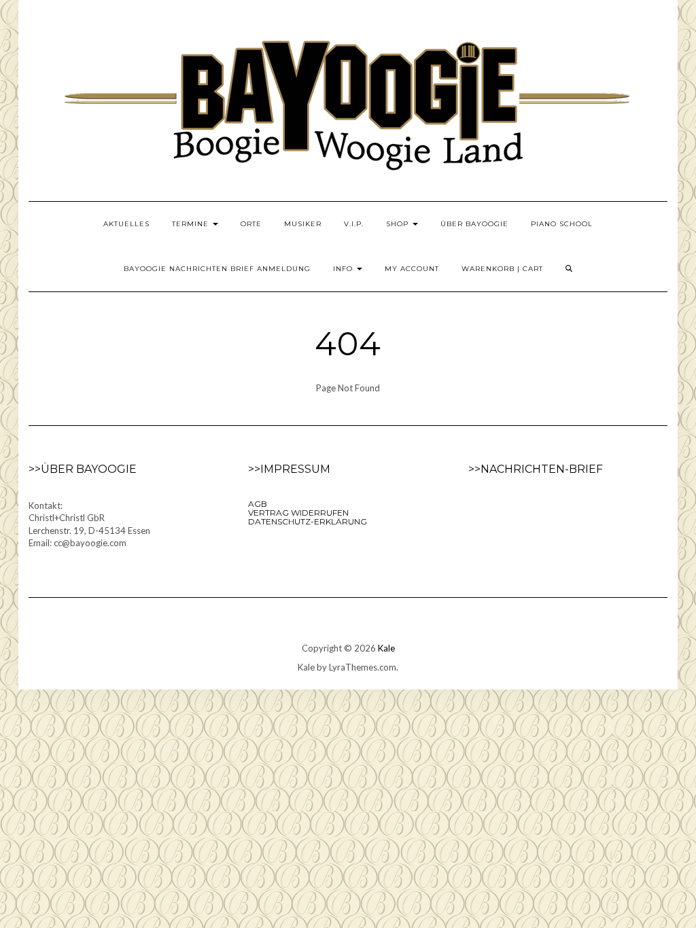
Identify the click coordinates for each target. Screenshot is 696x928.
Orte (251, 223)
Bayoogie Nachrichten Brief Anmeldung (217, 268)
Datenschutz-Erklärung (307, 521)
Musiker (302, 223)
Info (344, 268)
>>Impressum (289, 469)
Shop (398, 223)
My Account (412, 268)
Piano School (562, 223)
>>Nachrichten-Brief (535, 469)
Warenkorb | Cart (502, 268)
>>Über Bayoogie (83, 469)
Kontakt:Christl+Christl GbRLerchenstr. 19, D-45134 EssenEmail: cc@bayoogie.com (89, 524)
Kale (386, 648)
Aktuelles (126, 223)
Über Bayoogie (474, 223)
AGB (257, 504)
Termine (191, 223)
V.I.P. (354, 223)
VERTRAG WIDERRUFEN (298, 512)
